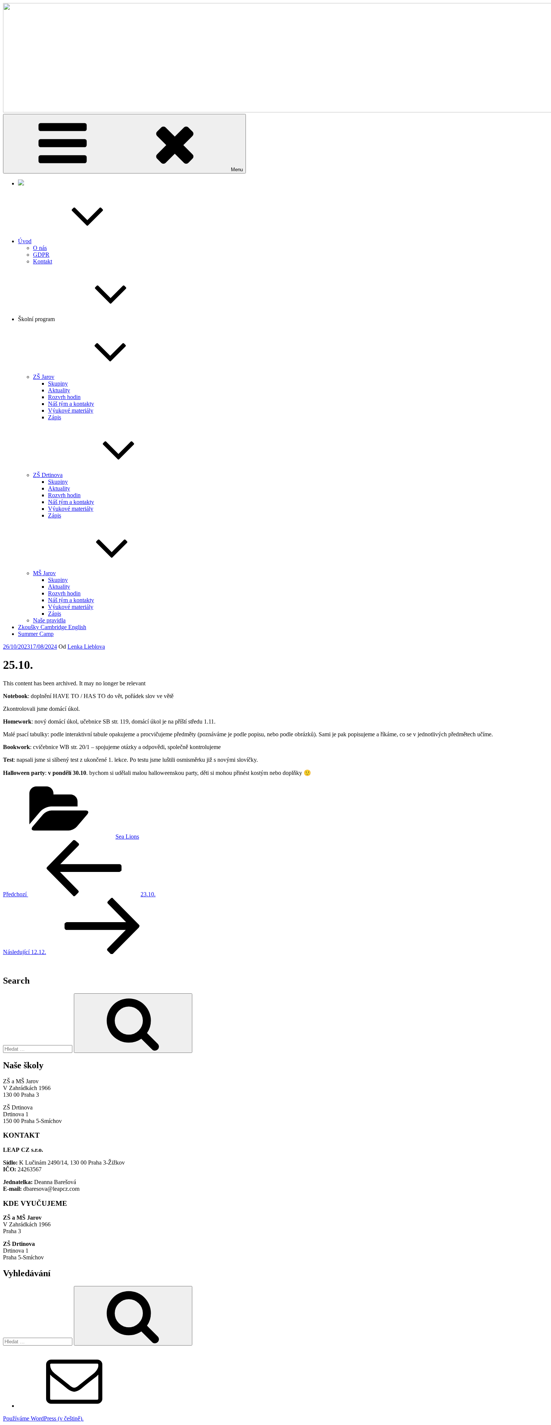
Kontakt (42, 261)
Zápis (54, 417)
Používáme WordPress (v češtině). (43, 1418)
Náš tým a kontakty (71, 404)
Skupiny (58, 383)
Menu (237, 169)
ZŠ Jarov (43, 377)
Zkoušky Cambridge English (52, 627)
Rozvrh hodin (64, 397)
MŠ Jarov (44, 573)
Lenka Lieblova (86, 646)
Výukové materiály (70, 410)
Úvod (24, 241)
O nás (40, 248)
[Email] (74, 1406)
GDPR (41, 254)
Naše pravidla (49, 620)
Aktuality (59, 390)
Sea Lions (127, 836)
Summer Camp (36, 634)
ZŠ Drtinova (48, 475)
